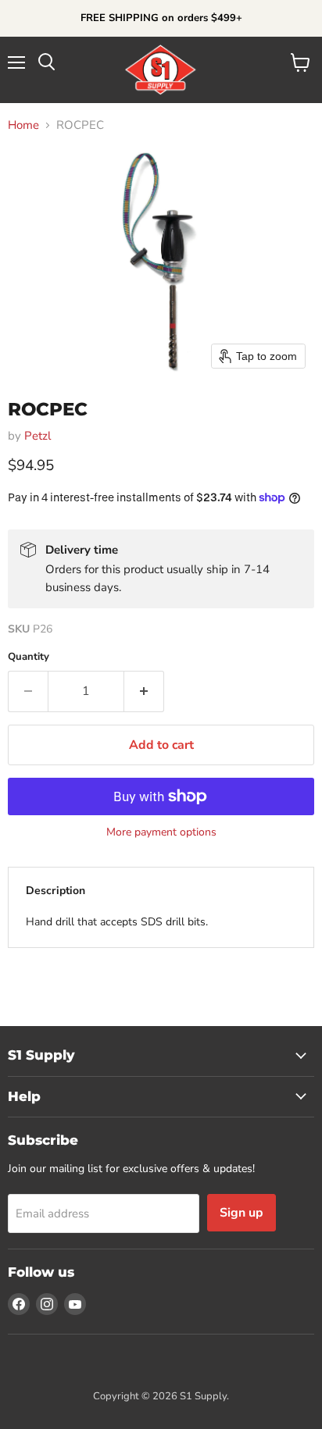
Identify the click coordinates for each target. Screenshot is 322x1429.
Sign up (241, 1212)
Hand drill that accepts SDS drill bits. (117, 921)
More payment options (161, 832)
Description (55, 890)
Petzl (37, 436)
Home (23, 125)
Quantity (28, 657)
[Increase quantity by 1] (144, 691)
